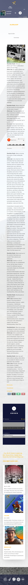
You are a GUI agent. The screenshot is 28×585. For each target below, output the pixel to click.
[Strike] (9, 428)
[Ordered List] (10, 428)
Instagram (9, 391)
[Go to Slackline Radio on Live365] (22, 17)
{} (18, 427)
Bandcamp (10, 385)
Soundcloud (10, 388)
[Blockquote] (14, 428)
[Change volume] (16, 12)
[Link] (17, 428)
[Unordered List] (12, 428)
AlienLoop (8, 151)
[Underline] (7, 428)
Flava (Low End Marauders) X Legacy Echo (17, 151)
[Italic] (6, 428)
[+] (20, 427)
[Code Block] (15, 428)
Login (23, 419)
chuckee (6, 515)
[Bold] (4, 428)
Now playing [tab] (10, 7)
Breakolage (7, 547)
